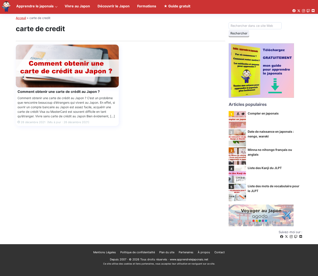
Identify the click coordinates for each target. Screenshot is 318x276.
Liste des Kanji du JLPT (265, 168)
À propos (204, 252)
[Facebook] (281, 237)
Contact (219, 252)
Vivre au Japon (77, 6)
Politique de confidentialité (137, 252)
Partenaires (186, 252)
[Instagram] (291, 237)
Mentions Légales (104, 252)
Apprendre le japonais (35, 6)
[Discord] (300, 237)
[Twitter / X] (286, 237)
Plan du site (166, 252)
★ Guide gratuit (177, 6)
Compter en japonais (263, 113)
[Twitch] (295, 237)
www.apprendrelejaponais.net (189, 259)
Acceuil (21, 18)
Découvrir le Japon (114, 6)
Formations (146, 6)
